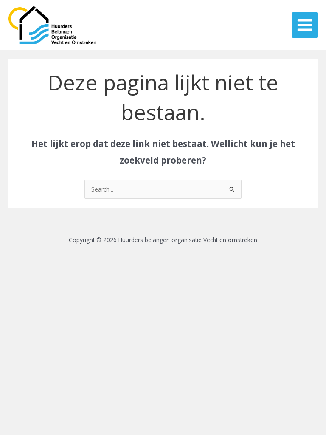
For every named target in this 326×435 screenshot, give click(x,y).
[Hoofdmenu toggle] (305, 25)
